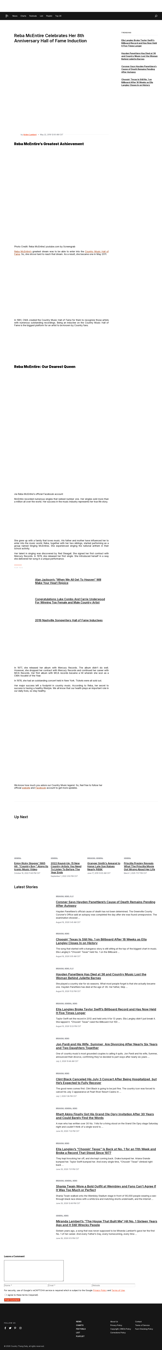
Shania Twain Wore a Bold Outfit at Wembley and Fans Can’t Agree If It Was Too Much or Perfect (106, 1188)
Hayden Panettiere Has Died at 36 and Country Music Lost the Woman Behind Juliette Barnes (139, 56)
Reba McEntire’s (23, 251)
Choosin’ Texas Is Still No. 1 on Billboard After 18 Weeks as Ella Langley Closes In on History (137, 82)
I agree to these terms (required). (22, 1295)
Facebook (40, 788)
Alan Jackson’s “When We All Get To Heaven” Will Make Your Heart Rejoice (68, 581)
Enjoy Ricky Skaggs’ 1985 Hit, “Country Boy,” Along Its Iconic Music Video (31, 866)
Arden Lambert (30, 134)
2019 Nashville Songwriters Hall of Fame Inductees (69, 620)
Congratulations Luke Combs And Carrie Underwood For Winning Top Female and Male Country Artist (70, 600)
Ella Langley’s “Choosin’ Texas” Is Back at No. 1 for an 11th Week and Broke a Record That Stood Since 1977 (106, 1151)
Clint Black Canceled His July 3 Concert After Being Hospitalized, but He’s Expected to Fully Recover (106, 1081)
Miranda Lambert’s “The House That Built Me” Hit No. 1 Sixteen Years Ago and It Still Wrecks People (106, 1223)
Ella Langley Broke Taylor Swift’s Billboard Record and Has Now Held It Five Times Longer (139, 43)
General (17, 858)
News (67, 896)
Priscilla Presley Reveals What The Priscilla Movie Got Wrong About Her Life (139, 866)
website (26, 788)
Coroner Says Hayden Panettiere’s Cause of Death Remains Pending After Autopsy (139, 69)
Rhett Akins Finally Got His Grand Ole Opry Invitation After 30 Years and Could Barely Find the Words (105, 1116)
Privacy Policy (100, 1290)
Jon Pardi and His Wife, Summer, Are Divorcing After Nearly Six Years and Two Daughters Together (106, 1046)
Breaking (91, 858)
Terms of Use (118, 1290)
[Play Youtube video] (61, 721)
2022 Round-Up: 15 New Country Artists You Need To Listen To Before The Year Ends (66, 868)
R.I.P (72, 896)
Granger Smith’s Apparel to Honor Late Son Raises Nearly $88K (103, 866)
